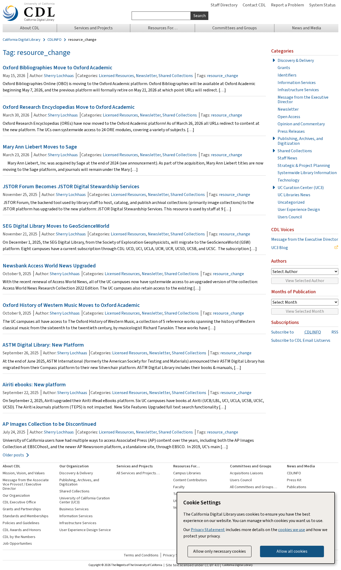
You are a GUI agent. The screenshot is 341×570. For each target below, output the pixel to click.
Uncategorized (291, 202)
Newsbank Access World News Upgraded (49, 265)
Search (199, 15)
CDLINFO (54, 40)
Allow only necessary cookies (219, 551)
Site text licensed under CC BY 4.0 (192, 565)
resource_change (222, 75)
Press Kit (294, 480)
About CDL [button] (29, 28)
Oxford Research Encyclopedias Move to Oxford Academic (69, 107)
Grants (284, 67)
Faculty (179, 486)
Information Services (297, 82)
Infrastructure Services (298, 89)
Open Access (289, 116)
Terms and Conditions (141, 555)
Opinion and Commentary (301, 124)
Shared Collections (176, 75)
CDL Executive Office (19, 502)
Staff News (287, 158)
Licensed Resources (116, 75)
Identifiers (287, 75)
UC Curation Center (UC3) (301, 187)
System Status (322, 5)
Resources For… (186, 466)
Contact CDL (254, 5)
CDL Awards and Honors (22, 529)
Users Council (290, 217)
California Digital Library (21, 40)
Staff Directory (224, 5)
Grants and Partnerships (22, 509)
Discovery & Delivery (296, 60)
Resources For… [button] (162, 28)
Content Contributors (190, 480)
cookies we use (291, 529)
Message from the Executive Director (303, 99)
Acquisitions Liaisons (246, 473)
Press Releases (291, 131)
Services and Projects (134, 466)
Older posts (13, 455)
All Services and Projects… (138, 473)
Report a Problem (287, 5)
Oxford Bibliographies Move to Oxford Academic (57, 67)
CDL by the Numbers (19, 536)
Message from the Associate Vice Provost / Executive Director (26, 484)
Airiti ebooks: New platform (34, 384)
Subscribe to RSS (304, 332)
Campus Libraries (187, 473)
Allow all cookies (292, 551)
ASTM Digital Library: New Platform (43, 344)
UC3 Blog (279, 247)
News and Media (301, 466)
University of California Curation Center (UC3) (84, 500)
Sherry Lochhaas (59, 75)
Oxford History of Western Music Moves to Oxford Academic (71, 305)
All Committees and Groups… (253, 486)
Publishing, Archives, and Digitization (300, 141)
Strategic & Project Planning (304, 165)
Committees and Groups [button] (234, 28)
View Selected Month (305, 311)
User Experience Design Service (85, 529)
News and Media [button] (306, 28)
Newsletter (146, 75)
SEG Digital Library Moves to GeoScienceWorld (56, 226)
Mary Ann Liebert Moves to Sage (40, 146)
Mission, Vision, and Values (24, 473)
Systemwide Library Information (307, 172)
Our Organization (16, 495)
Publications (296, 486)
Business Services (74, 509)
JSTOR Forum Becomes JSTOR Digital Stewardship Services (71, 186)
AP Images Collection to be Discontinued (49, 424)
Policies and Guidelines (21, 522)
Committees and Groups (250, 466)
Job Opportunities (17, 543)
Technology (288, 180)
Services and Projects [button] (93, 28)
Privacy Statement (208, 529)
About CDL (11, 466)
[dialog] (256, 528)
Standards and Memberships (25, 516)
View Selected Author (305, 280)
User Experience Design (299, 209)
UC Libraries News (294, 194)
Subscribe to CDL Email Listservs (300, 340)
